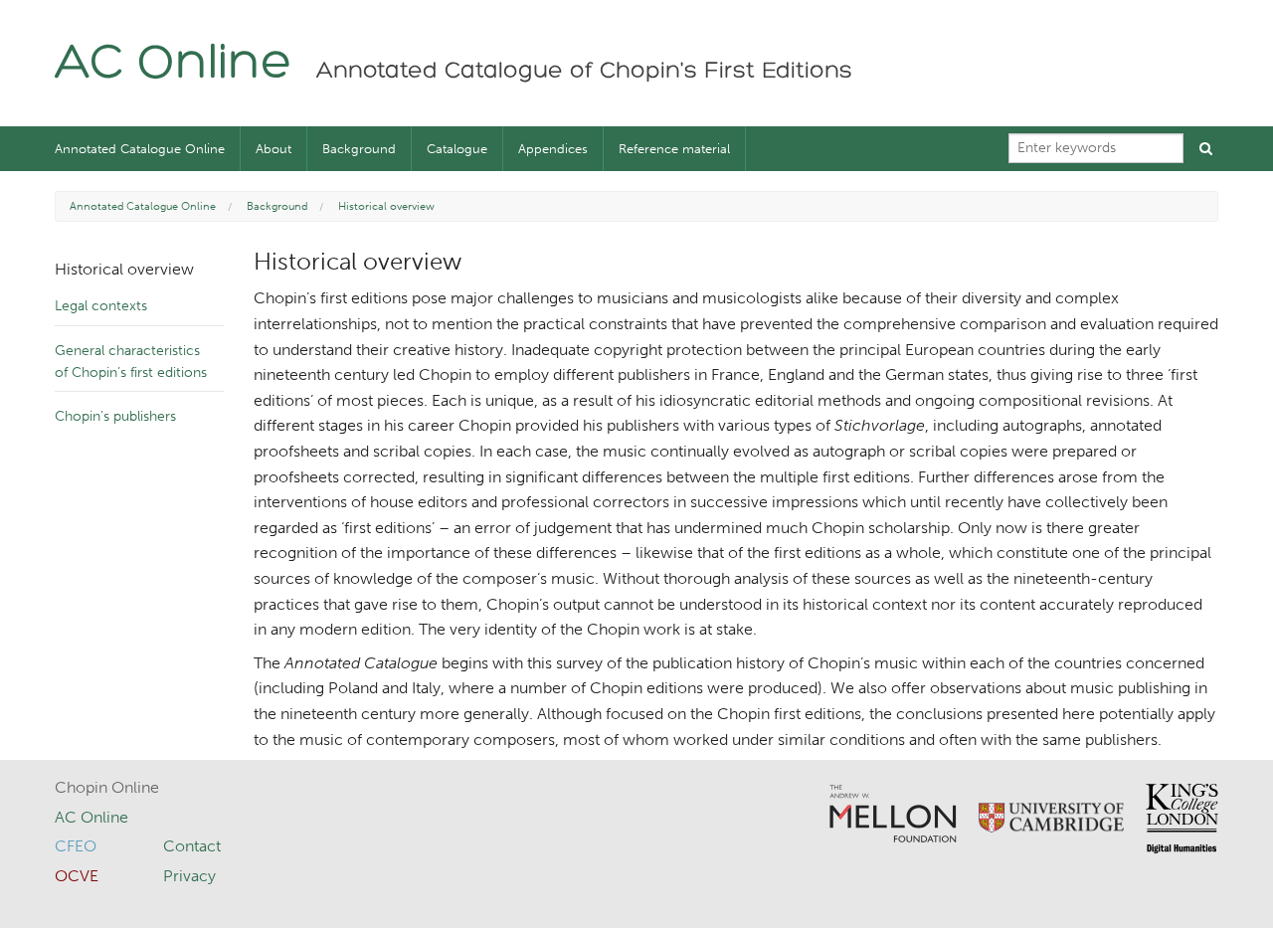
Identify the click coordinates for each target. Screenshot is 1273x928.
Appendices (553, 148)
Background (359, 148)
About (273, 148)
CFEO (75, 845)
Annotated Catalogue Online (140, 148)
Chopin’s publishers (115, 416)
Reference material (674, 148)
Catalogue (457, 148)
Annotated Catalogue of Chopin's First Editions (584, 72)
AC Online (173, 65)
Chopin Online (107, 787)
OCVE (76, 875)
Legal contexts (101, 305)
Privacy (189, 875)
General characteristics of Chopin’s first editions (131, 361)
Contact (192, 845)
